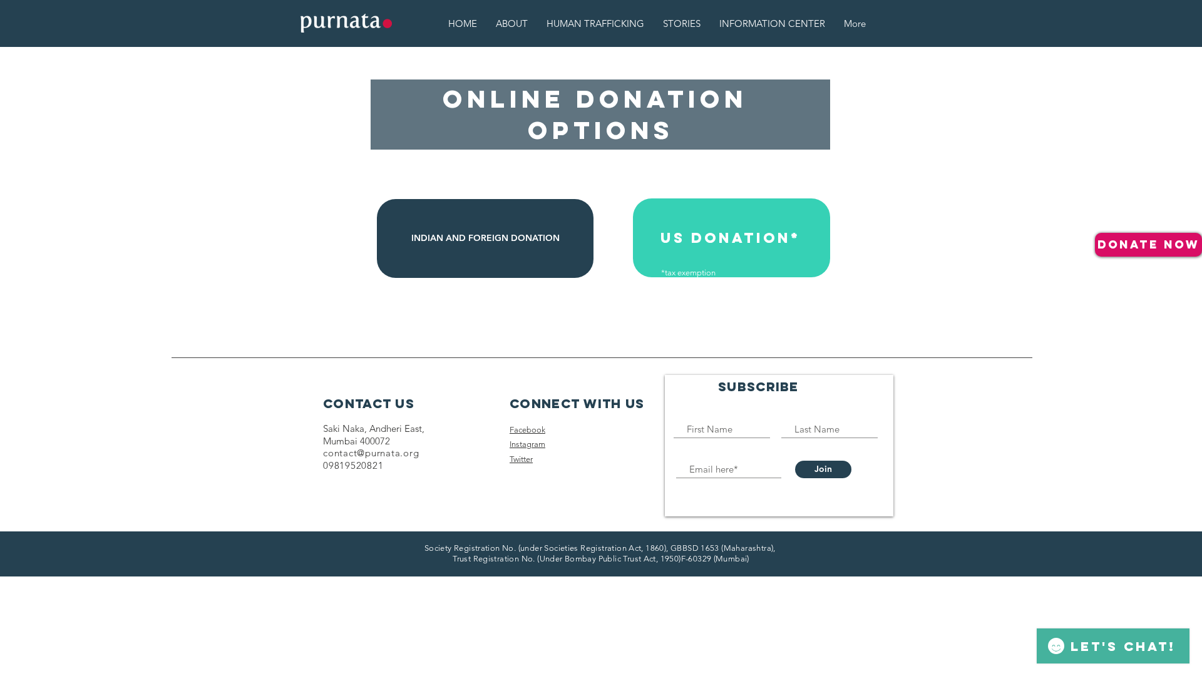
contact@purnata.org (371, 453)
